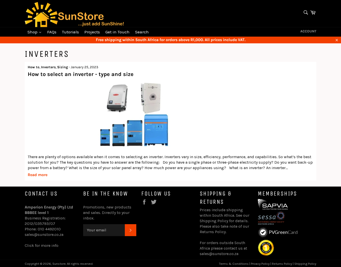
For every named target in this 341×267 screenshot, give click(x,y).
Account (308, 31)
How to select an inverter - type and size (81, 74)
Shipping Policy (214, 220)
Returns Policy (213, 231)
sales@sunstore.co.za (44, 234)
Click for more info (41, 245)
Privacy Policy (260, 264)
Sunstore (59, 264)
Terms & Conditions (234, 264)
